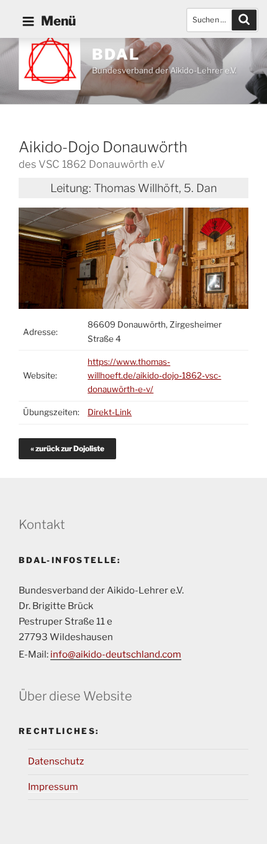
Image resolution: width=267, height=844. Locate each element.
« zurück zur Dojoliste (67, 448)
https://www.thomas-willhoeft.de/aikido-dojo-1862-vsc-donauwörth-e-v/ (154, 376)
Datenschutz (56, 761)
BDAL (116, 54)
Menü (58, 21)
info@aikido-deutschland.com (115, 654)
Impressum (53, 786)
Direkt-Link (110, 412)
